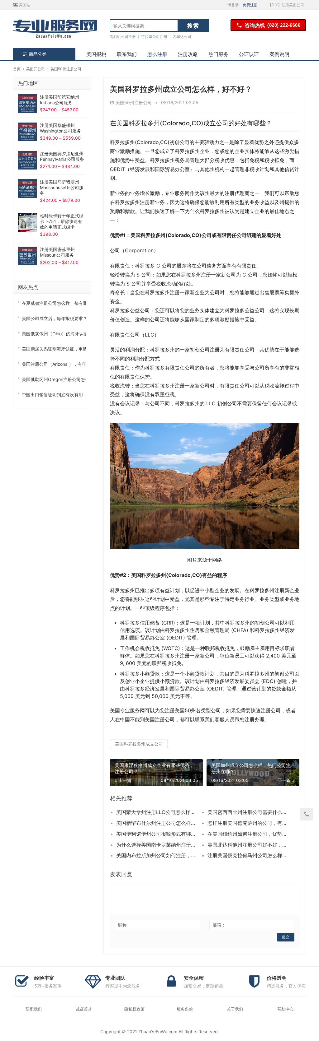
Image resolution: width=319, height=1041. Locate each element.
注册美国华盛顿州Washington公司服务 (60, 128)
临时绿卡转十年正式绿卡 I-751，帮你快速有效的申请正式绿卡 (61, 221)
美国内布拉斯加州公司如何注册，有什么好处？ (157, 855)
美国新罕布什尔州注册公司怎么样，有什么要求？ (157, 823)
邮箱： (219, 924)
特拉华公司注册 (154, 36)
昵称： (124, 924)
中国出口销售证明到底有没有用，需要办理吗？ (54, 394)
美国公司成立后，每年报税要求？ (54, 318)
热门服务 (218, 54)
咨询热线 (272, 25)
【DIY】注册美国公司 (286, 4)
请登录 (233, 4)
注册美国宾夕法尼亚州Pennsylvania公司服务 (62, 156)
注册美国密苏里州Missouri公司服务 (57, 252)
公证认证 (249, 54)
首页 (17, 69)
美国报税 (96, 54)
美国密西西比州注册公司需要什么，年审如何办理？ (248, 812)
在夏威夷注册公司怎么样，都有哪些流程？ (54, 303)
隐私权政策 (134, 1008)
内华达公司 (182, 36)
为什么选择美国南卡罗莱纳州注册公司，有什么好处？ (157, 845)
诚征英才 (84, 1008)
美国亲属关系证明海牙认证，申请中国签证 (54, 348)
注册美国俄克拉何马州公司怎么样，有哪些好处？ (248, 855)
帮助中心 (285, 1008)
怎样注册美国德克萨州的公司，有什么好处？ (248, 823)
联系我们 (127, 54)
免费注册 (250, 4)
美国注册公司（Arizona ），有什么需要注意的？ (54, 364)
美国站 (24, 4)
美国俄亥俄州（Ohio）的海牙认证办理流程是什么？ (54, 333)
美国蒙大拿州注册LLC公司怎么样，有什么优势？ (157, 812)
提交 (285, 937)
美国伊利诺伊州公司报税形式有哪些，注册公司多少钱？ (157, 834)
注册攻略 (188, 54)
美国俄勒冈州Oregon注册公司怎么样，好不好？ (54, 379)
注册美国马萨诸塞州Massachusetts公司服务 (61, 187)
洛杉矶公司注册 (123, 36)
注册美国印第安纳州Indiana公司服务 (59, 99)
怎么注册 (157, 54)
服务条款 (185, 1008)
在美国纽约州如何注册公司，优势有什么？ (248, 834)
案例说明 (279, 54)
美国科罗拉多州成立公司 (139, 743)
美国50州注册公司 (134, 102)
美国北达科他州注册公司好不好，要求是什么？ (248, 845)
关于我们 (235, 1008)
